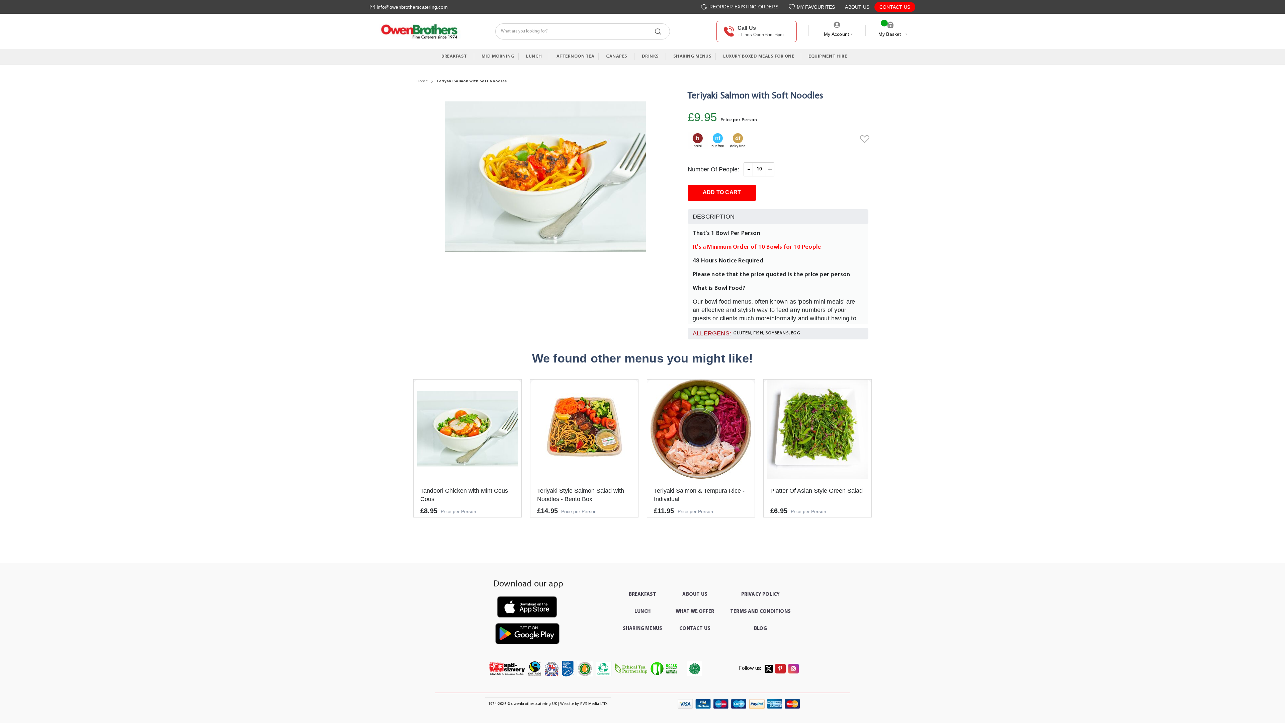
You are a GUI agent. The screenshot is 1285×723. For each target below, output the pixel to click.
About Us (857, 7)
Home (422, 81)
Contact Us (894, 7)
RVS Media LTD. (594, 704)
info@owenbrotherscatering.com (412, 7)
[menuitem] (455, 56)
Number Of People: (713, 169)
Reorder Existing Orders (743, 6)
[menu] (642, 56)
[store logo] (419, 31)
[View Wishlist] (792, 7)
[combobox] (582, 31)
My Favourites (816, 7)
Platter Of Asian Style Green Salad (816, 490)
